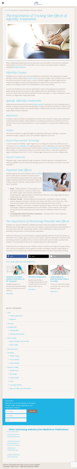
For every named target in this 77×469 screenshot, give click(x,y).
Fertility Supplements (16, 316)
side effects (38, 173)
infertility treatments (19, 67)
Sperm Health (14, 345)
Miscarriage (13, 374)
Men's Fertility (12, 338)
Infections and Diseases (17, 334)
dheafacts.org (11, 448)
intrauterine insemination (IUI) (52, 148)
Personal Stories (13, 349)
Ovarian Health (14, 378)
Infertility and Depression (37, 277)
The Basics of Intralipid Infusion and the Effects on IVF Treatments (15, 279)
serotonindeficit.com (13, 434)
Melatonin (13, 319)
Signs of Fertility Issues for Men (19, 341)
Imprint (36, 466)
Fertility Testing (14, 356)
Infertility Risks (12, 327)
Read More (9, 293)
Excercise (11, 323)
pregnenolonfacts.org (13, 455)
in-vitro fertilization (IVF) (22, 146)
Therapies (11, 353)
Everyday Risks (14, 330)
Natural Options (14, 363)
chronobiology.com (12, 443)
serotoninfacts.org (12, 457)
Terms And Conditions (26, 466)
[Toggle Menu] (3, 3)
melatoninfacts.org (12, 450)
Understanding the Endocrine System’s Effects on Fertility (60, 279)
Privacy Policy (15, 466)
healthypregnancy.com (13, 436)
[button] (17, 256)
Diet (9, 312)
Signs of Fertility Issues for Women (20, 388)
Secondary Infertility (16, 385)
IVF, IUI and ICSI (14, 359)
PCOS (11, 381)
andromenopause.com (13, 441)
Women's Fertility (13, 367)
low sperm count (31, 78)
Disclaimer (6, 466)
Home (6, 10)
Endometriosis (14, 370)
